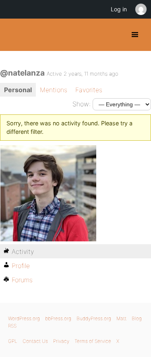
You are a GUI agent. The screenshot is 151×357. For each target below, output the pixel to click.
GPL (12, 341)
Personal (18, 90)
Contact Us (35, 341)
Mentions (53, 90)
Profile (21, 266)
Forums (22, 280)
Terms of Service (92, 341)
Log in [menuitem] (119, 9)
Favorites (88, 90)
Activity (23, 251)
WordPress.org (24, 318)
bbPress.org (58, 318)
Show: (81, 104)
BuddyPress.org (13, 35)
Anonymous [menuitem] (140, 9)
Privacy (61, 341)
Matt (121, 318)
